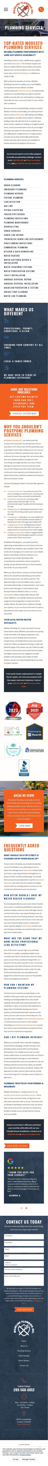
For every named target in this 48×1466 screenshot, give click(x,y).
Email (7, 1256)
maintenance (26, 926)
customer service (24, 91)
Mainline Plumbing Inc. (21, 73)
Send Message (24, 1309)
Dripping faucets (14, 509)
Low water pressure (15, 491)
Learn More (25, 825)
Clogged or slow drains (16, 532)
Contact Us (24, 1365)
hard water (20, 115)
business (17, 64)
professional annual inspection (25, 1025)
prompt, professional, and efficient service (19, 1095)
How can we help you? (12, 1276)
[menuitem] (24, 186)
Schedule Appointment (25, 413)
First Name (8, 1236)
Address (8, 1263)
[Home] (23, 9)
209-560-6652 (24, 1389)
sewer (30, 870)
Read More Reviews (17, 1145)
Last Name (8, 1242)
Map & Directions (24, 1424)
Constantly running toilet (17, 499)
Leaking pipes (13, 517)
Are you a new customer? (14, 1269)
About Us (24, 1346)
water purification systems (33, 1019)
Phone (7, 1249)
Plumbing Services (24, 1351)
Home (24, 1341)
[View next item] (27, 1208)
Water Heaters (23, 1360)
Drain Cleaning (24, 1356)
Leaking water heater (16, 525)
